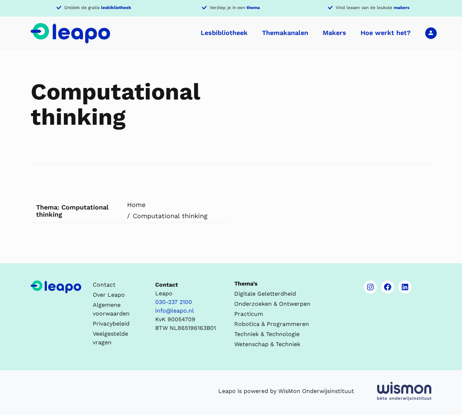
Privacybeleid (111, 323)
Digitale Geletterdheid (265, 293)
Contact (104, 284)
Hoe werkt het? (386, 32)
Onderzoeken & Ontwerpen (272, 303)
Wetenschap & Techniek (267, 344)
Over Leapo (109, 294)
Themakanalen (285, 32)
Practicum (248, 313)
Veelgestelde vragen (110, 338)
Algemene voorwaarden (111, 309)
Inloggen (431, 33)
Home (136, 204)
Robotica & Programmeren (271, 324)
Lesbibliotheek (224, 32)
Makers (334, 32)
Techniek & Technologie (267, 334)
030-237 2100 (173, 302)
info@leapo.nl (174, 310)
